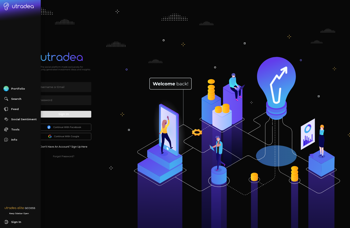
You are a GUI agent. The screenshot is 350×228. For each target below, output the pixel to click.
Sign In (63, 114)
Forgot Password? (63, 156)
